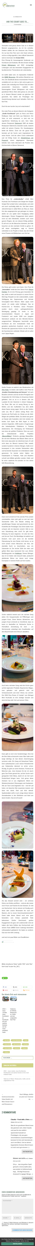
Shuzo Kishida (8, 1048)
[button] (7, 987)
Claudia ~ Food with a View (20, 1119)
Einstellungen (17, 1243)
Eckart (26, 1040)
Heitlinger (18, 553)
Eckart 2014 (7, 1044)
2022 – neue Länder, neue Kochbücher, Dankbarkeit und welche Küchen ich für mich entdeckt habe (16, 1072)
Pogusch (25, 1048)
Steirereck (18, 123)
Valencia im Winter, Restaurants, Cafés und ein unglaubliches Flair (13, 1014)
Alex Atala (5, 390)
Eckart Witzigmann (9, 65)
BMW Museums (10, 77)
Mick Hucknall (17, 1044)
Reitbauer (7, 1052)
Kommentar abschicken (22, 1230)
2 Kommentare (17, 24)
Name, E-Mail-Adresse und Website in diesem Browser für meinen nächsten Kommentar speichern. (17, 1224)
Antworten (27, 1151)
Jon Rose (26, 1044)
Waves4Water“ (7, 436)
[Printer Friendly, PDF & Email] (5, 979)
